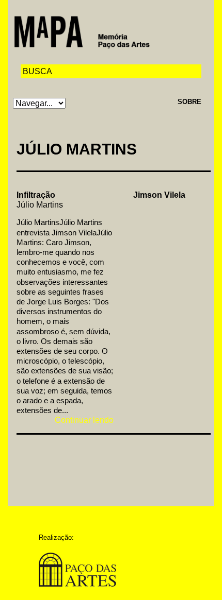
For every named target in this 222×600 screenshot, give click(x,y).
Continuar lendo (84, 420)
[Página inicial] (82, 31)
